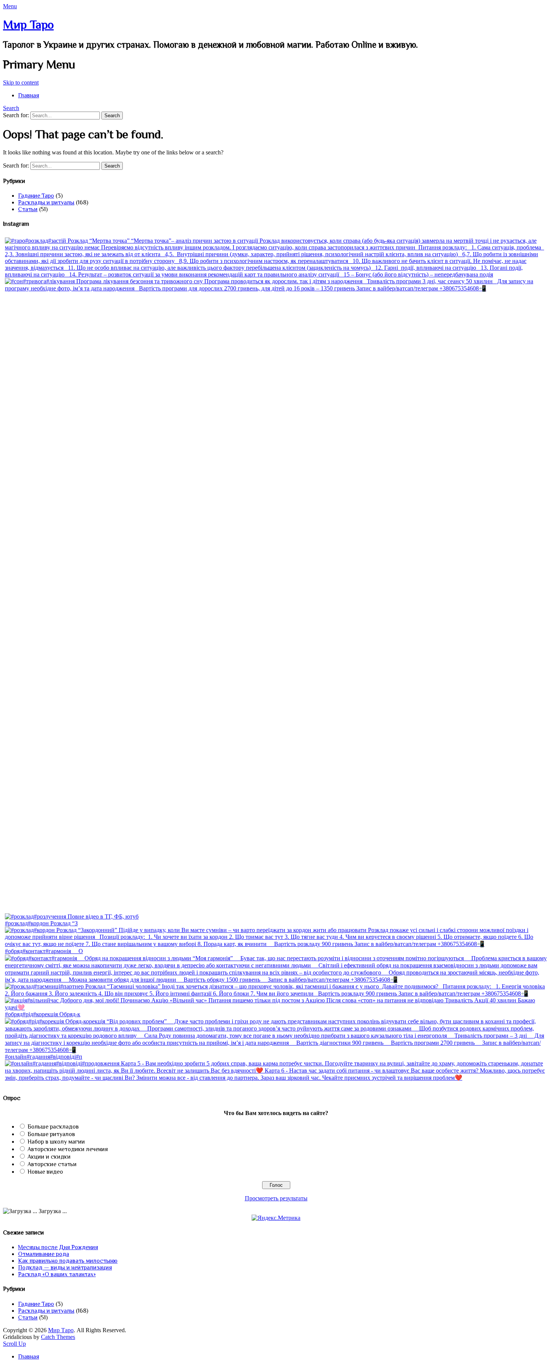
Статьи (28, 209)
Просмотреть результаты (276, 1198)
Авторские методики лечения (67, 1149)
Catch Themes (58, 1337)
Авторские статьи (52, 1164)
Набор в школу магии (56, 1141)
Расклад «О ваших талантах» (57, 1274)
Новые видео (45, 1171)
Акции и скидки (49, 1156)
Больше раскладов (53, 1126)
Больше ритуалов (51, 1134)
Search (11, 108)
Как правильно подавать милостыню (68, 1260)
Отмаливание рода (43, 1254)
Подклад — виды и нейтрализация (65, 1267)
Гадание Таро (36, 195)
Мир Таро (28, 24)
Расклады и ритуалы (46, 202)
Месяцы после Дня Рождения (58, 1247)
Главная (28, 95)
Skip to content (21, 82)
